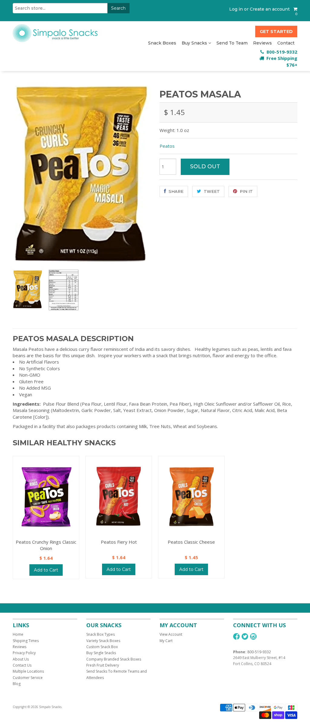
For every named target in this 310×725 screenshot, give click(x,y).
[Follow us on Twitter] (245, 636)
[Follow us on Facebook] (236, 636)
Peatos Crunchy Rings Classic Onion (46, 545)
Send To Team (232, 43)
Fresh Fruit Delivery (102, 665)
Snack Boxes (162, 43)
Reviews (262, 43)
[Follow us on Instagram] (253, 636)
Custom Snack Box (102, 646)
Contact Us (22, 665)
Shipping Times (26, 640)
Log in (236, 9)
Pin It (246, 191)
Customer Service (28, 677)
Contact (286, 43)
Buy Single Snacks (101, 652)
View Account (171, 634)
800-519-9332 (259, 651)
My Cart (166, 640)
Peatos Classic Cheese (191, 542)
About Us (21, 659)
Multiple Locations (28, 671)
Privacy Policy (24, 652)
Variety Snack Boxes (103, 640)
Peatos (167, 146)
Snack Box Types (100, 634)
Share (175, 191)
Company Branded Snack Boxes (113, 659)
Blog (17, 683)
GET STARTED (276, 31)
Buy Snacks (195, 43)
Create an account (270, 9)
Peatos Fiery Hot (119, 542)
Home (18, 634)
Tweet (211, 191)
